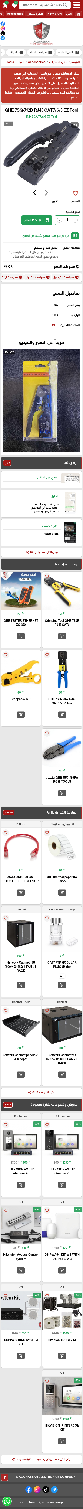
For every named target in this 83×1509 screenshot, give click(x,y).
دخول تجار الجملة (41, 52)
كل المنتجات (57, 62)
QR (8, 267)
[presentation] (46, 193)
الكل (69, 13)
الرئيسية (74, 62)
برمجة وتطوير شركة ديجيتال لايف (41, 1502)
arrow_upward (4, 1477)
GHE (55, 325)
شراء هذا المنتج (37, 220)
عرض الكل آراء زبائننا (42, 552)
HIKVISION (54, 13)
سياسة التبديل (37, 277)
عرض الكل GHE (41, 1092)
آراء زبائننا (16, 52)
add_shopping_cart (62, 636)
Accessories (15, 13)
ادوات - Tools (15, 62)
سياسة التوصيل (66, 277)
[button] (14, 5)
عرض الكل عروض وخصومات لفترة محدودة (41, 1459)
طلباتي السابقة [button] (68, 52)
